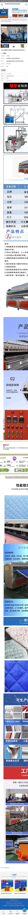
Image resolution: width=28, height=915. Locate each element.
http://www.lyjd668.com (5, 867)
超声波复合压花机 (15, 19)
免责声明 (14, 905)
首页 (6, 19)
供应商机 (9, 19)
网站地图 (23, 905)
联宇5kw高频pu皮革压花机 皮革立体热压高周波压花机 (14, 893)
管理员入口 (18, 905)
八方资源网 (10, 905)
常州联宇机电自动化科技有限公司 (11, 903)
